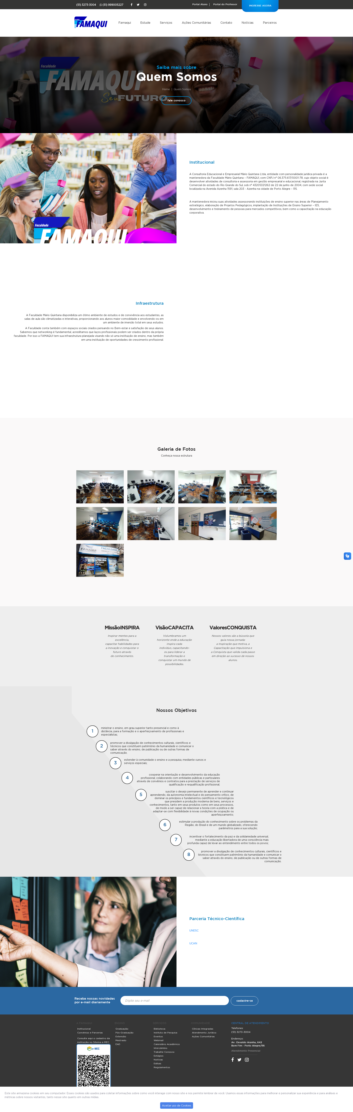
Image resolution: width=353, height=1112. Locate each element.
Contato (226, 22)
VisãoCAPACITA (174, 627)
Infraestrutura (150, 303)
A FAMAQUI (84, 1023)
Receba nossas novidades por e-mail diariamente (94, 1000)
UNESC (194, 930)
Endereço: (237, 1038)
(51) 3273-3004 (240, 1032)
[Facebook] (131, 5)
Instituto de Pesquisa (165, 1032)
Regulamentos (162, 1067)
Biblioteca (159, 1029)
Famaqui (124, 22)
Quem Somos (176, 76)
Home (166, 89)
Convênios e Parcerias (90, 1032)
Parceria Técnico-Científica (216, 919)
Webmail (158, 1040)
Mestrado (120, 1040)
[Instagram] (145, 5)
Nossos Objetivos (176, 711)
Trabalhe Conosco (164, 1052)
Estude (145, 22)
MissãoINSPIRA (122, 627)
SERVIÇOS (159, 1023)
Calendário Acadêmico (167, 1044)
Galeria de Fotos (176, 449)
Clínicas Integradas (202, 1029)
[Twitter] (138, 5)
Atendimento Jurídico (204, 1032)
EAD (117, 1044)
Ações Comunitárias (196, 22)
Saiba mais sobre (176, 68)
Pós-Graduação (124, 1032)
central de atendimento (250, 1023)
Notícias (248, 22)
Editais (157, 1063)
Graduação (121, 1029)
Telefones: (237, 1028)
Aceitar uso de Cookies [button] (176, 1105)
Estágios (158, 1056)
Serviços (166, 22)
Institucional (201, 162)
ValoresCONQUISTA (232, 627)
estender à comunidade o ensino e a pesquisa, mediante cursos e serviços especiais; (165, 761)
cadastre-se (244, 1001)
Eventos (158, 1036)
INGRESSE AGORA (260, 6)
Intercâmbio (160, 1048)
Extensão (120, 1036)
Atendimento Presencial (245, 1051)
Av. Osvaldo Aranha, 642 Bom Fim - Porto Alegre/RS (248, 1044)
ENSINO (120, 1023)
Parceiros (270, 22)
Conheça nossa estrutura (176, 455)
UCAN (193, 943)
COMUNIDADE (200, 1023)
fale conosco (176, 100)
